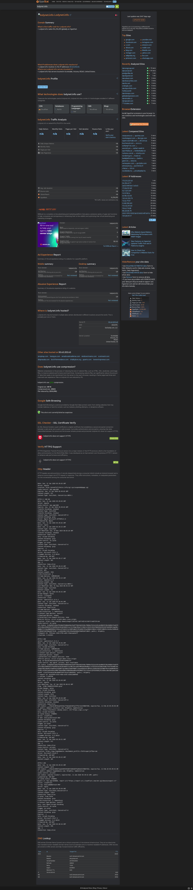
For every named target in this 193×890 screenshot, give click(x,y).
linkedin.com (146, 50)
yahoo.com (146, 53)
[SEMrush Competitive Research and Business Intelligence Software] (47, 210)
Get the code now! (139, 295)
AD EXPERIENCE (86, 1)
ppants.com (87, 360)
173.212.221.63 (127, 181)
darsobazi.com (127, 78)
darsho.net (126, 83)
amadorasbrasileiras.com (71, 356)
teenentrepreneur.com (101, 360)
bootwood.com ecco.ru (132, 143)
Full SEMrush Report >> (110, 246)
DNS (44, 838)
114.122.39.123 (127, 206)
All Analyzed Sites (86, 888)
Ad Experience (49, 254)
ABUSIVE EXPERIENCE (97, 1)
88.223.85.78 (126, 211)
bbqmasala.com (43, 360)
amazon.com (147, 45)
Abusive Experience (52, 284)
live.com (145, 56)
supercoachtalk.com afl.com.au (134, 141)
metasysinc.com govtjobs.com (134, 163)
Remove (129, 277)
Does (56, 366)
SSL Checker (57, 422)
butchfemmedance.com (59, 360)
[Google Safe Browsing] (39, 412)
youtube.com (147, 40)
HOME (53, 1)
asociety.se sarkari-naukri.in (133, 148)
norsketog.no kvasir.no (131, 156)
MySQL (59, 109)
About (105, 888)
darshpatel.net (127, 76)
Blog (94, 888)
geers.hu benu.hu (129, 161)
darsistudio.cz (127, 98)
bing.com (129, 50)
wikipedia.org (130, 56)
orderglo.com (127, 86)
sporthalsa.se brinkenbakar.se (134, 151)
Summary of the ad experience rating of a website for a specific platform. (63, 259)
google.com (130, 40)
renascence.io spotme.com (133, 136)
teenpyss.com (55, 356)
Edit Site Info (42, 87)
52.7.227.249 (126, 191)
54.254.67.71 (126, 183)
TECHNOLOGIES (108, 1)
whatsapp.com (147, 58)
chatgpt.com (130, 53)
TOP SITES (58, 1)
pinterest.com (131, 58)
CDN (40, 106)
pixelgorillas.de (127, 73)
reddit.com (146, 48)
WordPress (93, 109)
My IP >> (152, 220)
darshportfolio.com (129, 88)
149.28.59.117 (127, 216)
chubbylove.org (75, 360)
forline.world (126, 91)
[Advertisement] (78, 47)
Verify (49, 446)
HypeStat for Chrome (140, 124)
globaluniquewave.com (130, 96)
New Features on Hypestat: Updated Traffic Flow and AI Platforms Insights (141, 243)
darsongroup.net (128, 68)
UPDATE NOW (138, 20)
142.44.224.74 (127, 198)
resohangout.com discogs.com (134, 138)
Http (44, 469)
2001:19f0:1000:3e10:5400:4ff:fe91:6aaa (137, 213)
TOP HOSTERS (77, 1)
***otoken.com (127, 103)
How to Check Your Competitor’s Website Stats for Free (142, 252)
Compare (111, 6)
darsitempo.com (128, 93)
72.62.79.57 (126, 201)
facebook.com (131, 42)
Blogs (106, 106)
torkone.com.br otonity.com (133, 153)
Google (49, 400)
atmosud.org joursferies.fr (132, 166)
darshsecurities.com (129, 81)
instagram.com (147, 42)
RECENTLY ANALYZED (67, 1)
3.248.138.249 (127, 203)
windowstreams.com (89, 356)
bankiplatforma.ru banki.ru (132, 158)
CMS (89, 106)
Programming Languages (77, 107)
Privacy (99, 888)
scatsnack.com (103, 356)
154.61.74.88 (126, 208)
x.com (128, 45)
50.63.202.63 (74, 67)
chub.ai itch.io (128, 168)
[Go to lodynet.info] (70, 15)
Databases (59, 106)
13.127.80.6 (126, 193)
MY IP (114, 1)
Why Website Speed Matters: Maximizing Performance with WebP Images (141, 234)
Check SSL (114, 438)
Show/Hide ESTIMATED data (136, 266)
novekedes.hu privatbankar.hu (134, 171)
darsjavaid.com (127, 101)
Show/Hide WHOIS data (134, 273)
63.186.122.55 (127, 196)
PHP (74, 112)
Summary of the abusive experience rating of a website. (57, 288)
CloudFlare (44, 109)
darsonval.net (127, 71)
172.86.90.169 (127, 188)
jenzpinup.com (43, 356)
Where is (53, 310)
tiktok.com (129, 48)
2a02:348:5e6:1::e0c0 (130, 186)
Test (116, 462)
